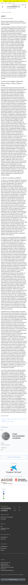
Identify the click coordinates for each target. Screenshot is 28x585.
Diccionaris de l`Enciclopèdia (7, 517)
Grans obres (3, 539)
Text (1, 526)
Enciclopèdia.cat (4, 546)
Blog (6, 3)
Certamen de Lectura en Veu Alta (5, 529)
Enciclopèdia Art (4, 537)
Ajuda (14, 3)
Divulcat (13, 4)
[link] (14, 457)
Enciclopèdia (3, 519)
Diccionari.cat (18, 4)
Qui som (2, 3)
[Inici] (13, 6)
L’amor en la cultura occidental (7, 421)
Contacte (9, 3)
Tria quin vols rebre (13, 579)
